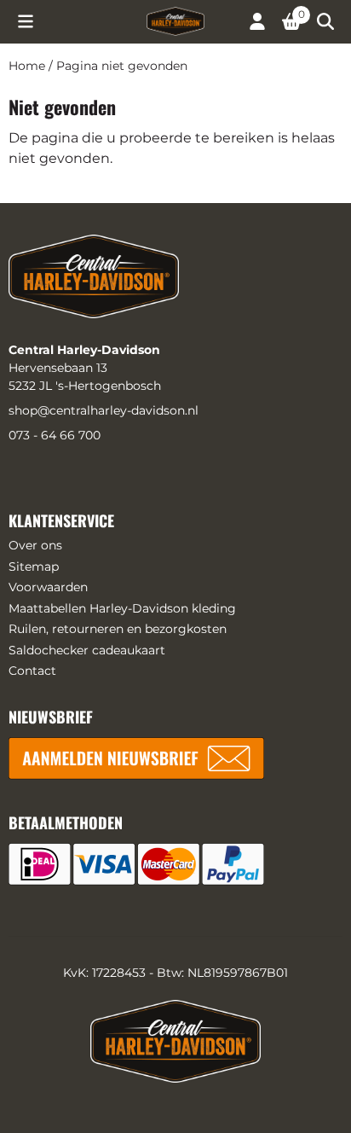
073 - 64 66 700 (55, 435)
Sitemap (34, 566)
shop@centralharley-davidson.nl (104, 410)
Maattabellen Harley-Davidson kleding (122, 608)
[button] (26, 21)
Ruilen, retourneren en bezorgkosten (118, 628)
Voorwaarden (48, 587)
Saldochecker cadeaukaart (87, 650)
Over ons (35, 545)
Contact (32, 670)
